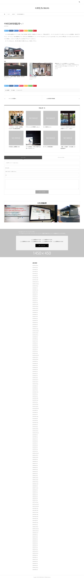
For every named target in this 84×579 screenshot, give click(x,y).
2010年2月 (34, 449)
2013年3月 (34, 373)
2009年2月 (34, 473)
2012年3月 (34, 398)
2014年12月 (35, 330)
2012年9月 (34, 385)
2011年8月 (34, 412)
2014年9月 (34, 336)
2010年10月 (35, 432)
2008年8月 (34, 485)
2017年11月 (35, 265)
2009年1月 (34, 475)
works (14, 90)
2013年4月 (34, 371)
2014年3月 (34, 349)
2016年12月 (35, 281)
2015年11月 (35, 308)
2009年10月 (35, 457)
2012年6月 (34, 392)
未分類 (8, 90)
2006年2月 (34, 547)
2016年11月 (35, 283)
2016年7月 (34, 292)
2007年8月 (34, 510)
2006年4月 (34, 543)
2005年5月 (34, 563)
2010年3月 (34, 447)
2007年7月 (34, 512)
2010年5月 (34, 443)
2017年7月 (34, 267)
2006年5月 (34, 541)
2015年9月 (34, 312)
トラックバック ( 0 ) (61, 157)
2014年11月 (35, 332)
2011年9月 (34, 410)
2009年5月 (34, 467)
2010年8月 (34, 436)
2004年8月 (34, 569)
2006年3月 (34, 545)
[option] (16, 213)
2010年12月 (35, 428)
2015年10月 (35, 310)
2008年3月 (34, 496)
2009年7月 (34, 463)
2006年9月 (34, 532)
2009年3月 (34, 471)
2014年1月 (34, 353)
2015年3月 (34, 324)
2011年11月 (35, 406)
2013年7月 (34, 365)
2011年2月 (34, 424)
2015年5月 (34, 320)
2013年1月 (34, 377)
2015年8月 (34, 314)
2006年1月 (34, 549)
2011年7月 (34, 414)
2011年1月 (34, 426)
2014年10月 (35, 334)
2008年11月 (35, 479)
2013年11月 (35, 357)
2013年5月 (34, 369)
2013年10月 (35, 359)
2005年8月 (34, 557)
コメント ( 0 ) (23, 157)
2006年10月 (35, 530)
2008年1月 (34, 500)
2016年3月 (34, 300)
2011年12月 (35, 404)
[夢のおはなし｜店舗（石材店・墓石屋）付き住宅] (16, 69)
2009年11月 (35, 455)
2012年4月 (34, 396)
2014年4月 (34, 347)
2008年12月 (35, 477)
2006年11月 (35, 528)
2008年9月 (34, 483)
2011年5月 (34, 418)
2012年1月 (34, 402)
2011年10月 (35, 408)
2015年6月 (34, 318)
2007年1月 (34, 524)
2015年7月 (34, 316)
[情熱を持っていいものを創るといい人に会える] (67, 66)
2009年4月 (34, 469)
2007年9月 (34, 508)
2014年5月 (34, 345)
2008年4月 (34, 494)
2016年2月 (34, 302)
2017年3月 (34, 275)
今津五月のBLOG (42, 8)
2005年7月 (34, 559)
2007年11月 (35, 504)
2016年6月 (34, 294)
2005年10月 (35, 553)
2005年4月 (34, 565)
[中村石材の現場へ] (42, 69)
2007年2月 (34, 522)
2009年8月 (34, 461)
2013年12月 (35, 355)
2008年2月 (34, 498)
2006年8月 (34, 534)
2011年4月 (34, 420)
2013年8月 (34, 363)
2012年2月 (34, 400)
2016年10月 (35, 285)
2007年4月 (34, 518)
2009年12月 (35, 453)
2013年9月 (34, 361)
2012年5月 (34, 394)
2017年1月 (34, 279)
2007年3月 (34, 520)
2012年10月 (35, 383)
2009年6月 (34, 465)
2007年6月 (34, 514)
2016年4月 (34, 298)
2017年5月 (34, 271)
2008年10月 (35, 481)
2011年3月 (34, 422)
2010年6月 (34, 441)
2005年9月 (34, 555)
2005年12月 (35, 551)
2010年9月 (34, 434)
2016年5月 (34, 296)
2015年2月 (34, 326)
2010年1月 (34, 451)
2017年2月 (34, 277)
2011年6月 (34, 416)
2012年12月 (35, 379)
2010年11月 (35, 430)
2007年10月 (35, 506)
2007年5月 (34, 516)
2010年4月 (34, 445)
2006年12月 (35, 526)
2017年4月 (34, 273)
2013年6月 (34, 367)
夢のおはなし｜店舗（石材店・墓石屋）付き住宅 (14, 76)
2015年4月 (34, 322)
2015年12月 (35, 306)
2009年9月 (34, 459)
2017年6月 (34, 269)
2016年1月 (34, 304)
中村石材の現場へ (33, 76)
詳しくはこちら (42, 245)
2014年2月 (34, 351)
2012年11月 (35, 381)
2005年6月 (34, 561)
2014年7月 (34, 341)
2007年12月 (35, 502)
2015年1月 (34, 328)
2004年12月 (35, 567)
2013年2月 (34, 375)
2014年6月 (34, 343)
